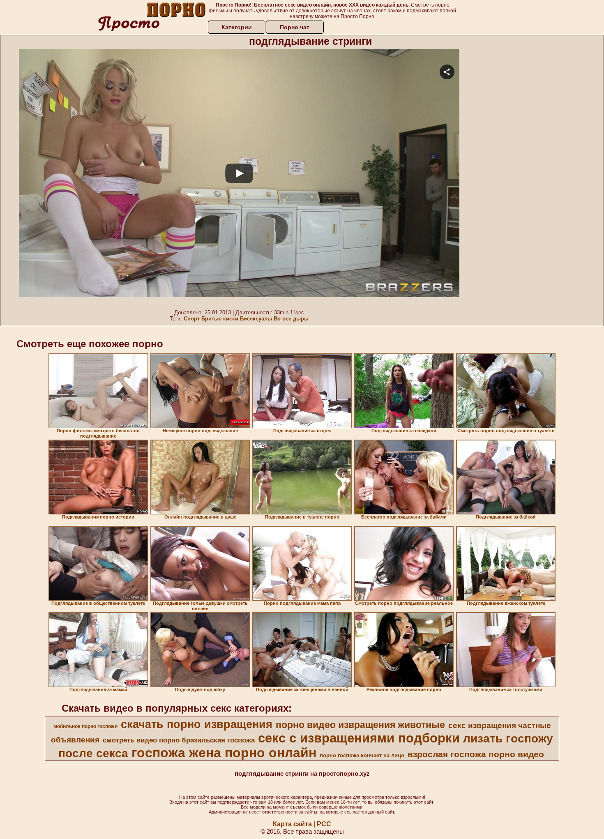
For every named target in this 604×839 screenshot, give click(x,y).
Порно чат (294, 27)
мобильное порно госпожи (85, 726)
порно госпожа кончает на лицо (362, 755)
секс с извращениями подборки (359, 738)
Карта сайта (292, 824)
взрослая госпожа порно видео (476, 754)
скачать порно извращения (196, 724)
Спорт (192, 319)
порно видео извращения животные (360, 724)
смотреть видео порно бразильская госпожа (179, 740)
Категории (236, 27)
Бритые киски (219, 319)
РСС (324, 824)
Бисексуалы (256, 319)
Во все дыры (291, 319)
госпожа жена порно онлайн (223, 752)
